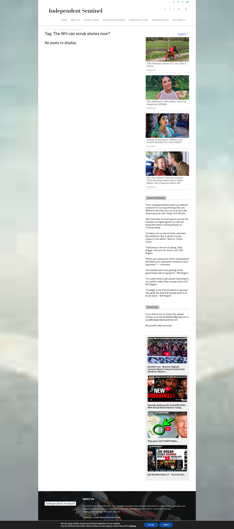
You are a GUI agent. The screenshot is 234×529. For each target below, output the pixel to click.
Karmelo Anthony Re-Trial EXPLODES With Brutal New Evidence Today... (167, 406)
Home (64, 20)
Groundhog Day (160, 20)
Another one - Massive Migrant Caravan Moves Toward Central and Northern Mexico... (166, 369)
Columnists (179, 20)
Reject (166, 524)
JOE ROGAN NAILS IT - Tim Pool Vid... (166, 474)
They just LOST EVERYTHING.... (163, 441)
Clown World (91, 20)
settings (132, 526)
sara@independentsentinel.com (106, 517)
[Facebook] (174, 2)
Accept (151, 524)
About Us (75, 20)
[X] (183, 2)
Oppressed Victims (138, 20)
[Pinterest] (178, 2)
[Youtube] (187, 2)
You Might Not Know (114, 20)
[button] (186, 9)
